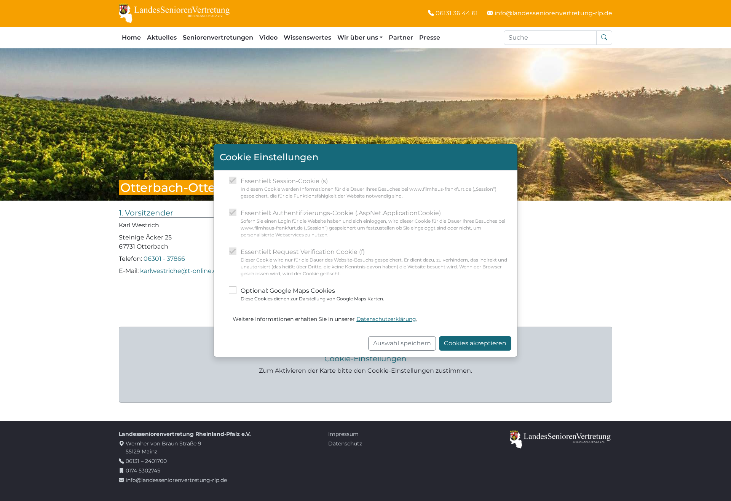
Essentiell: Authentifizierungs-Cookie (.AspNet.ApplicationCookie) (373, 223)
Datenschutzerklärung (386, 319)
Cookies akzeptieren (475, 343)
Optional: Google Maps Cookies (312, 294)
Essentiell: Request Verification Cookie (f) (374, 262)
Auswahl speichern (402, 343)
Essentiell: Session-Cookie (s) (368, 188)
